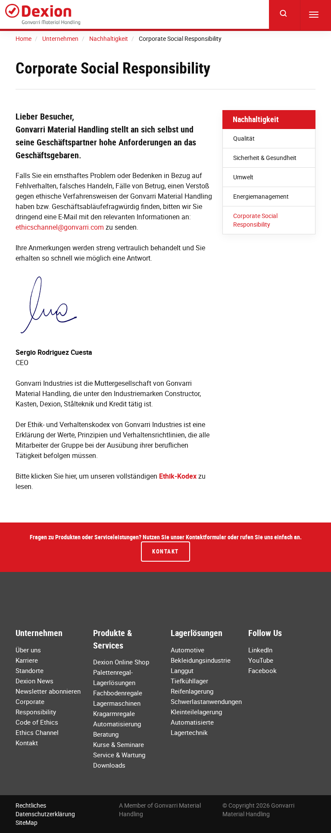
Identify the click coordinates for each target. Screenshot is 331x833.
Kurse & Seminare (118, 744)
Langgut (182, 670)
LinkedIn (260, 649)
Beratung (106, 734)
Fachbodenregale (117, 693)
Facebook (262, 670)
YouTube (260, 660)
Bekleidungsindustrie (201, 660)
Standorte (30, 670)
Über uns (28, 649)
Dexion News (34, 680)
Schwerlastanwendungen (206, 701)
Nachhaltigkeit (256, 119)
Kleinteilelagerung (196, 711)
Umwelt (243, 177)
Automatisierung (117, 723)
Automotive (187, 649)
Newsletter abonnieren (48, 691)
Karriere (27, 660)
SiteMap (26, 822)
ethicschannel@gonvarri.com (60, 227)
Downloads (109, 765)
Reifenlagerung (192, 691)
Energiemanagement (261, 196)
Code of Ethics (37, 722)
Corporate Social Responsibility (255, 220)
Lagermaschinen (117, 703)
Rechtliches (31, 805)
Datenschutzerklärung (45, 814)
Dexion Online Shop (121, 662)
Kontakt (165, 551)
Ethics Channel (37, 732)
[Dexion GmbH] (42, 14)
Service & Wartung (119, 754)
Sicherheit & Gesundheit (265, 158)
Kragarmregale (114, 713)
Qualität (244, 138)
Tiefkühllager (189, 680)
